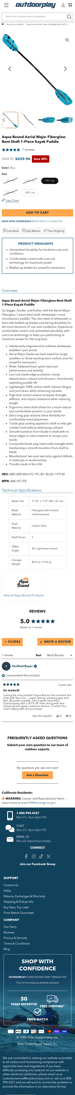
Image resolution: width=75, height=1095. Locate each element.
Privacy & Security (15, 938)
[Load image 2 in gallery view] (28, 120)
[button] (70, 5)
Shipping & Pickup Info (18, 902)
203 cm (30, 192)
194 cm (32, 181)
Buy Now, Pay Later (16, 907)
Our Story (10, 927)
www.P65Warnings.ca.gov (38, 803)
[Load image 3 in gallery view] (46, 120)
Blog (7, 949)
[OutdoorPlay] (3, 24)
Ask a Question (40, 776)
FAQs (7, 891)
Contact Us (11, 885)
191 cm (12, 181)
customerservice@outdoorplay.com (26, 1078)
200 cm (12, 193)
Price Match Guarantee (19, 913)
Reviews (9, 933)
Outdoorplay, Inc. (46, 1038)
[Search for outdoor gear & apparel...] (69, 17)
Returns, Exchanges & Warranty (24, 896)
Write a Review (58, 643)
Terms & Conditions (17, 944)
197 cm (50, 180)
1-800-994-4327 (27, 813)
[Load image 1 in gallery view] (10, 120)
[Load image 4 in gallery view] (65, 120)
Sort (39, 655)
